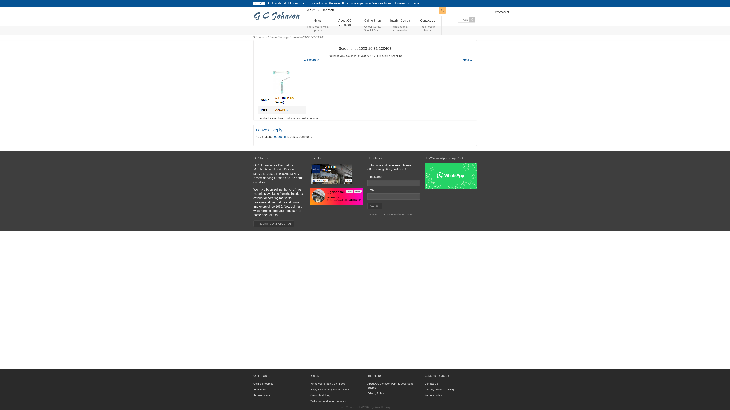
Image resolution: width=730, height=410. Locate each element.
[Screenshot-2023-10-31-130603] (282, 114)
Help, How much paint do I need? (330, 389)
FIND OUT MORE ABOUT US (273, 223)
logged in (279, 136)
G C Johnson (260, 37)
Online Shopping (279, 37)
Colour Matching (320, 395)
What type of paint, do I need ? (329, 383)
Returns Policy (433, 395)
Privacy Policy (375, 393)
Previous (311, 60)
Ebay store (259, 389)
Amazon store (261, 395)
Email (371, 190)
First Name (374, 176)
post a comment (310, 118)
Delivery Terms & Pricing (439, 389)
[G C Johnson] (277, 16)
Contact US (431, 383)
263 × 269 (373, 55)
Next (468, 60)
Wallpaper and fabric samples (328, 400)
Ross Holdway (382, 407)
